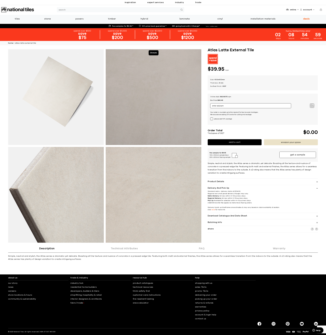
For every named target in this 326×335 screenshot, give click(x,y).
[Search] (181, 9)
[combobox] (118, 9)
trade (198, 2)
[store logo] (17, 9)
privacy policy (202, 311)
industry (179, 2)
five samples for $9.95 (122, 26)
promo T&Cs (201, 291)
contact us (200, 319)
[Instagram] (273, 324)
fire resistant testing (143, 299)
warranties (200, 307)
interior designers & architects (86, 299)
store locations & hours (20, 295)
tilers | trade (77, 303)
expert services (155, 2)
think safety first (141, 291)
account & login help (205, 315)
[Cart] (321, 10)
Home (10, 43)
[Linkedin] (316, 324)
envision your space (291, 142)
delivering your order (206, 295)
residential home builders (83, 287)
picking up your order (206, 299)
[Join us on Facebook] (259, 324)
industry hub (76, 283)
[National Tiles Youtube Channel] (302, 324)
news (10, 287)
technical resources (143, 287)
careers (12, 291)
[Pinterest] (288, 324)
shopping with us (203, 283)
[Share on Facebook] (312, 230)
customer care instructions (147, 295)
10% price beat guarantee (154, 26)
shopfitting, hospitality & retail (86, 295)
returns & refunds (204, 303)
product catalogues (143, 283)
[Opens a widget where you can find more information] (316, 330)
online (293, 10)
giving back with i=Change (188, 26)
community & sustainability (22, 299)
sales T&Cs (200, 287)
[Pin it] (316, 230)
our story (13, 283)
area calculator (141, 303)
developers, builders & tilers (84, 291)
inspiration (130, 2)
